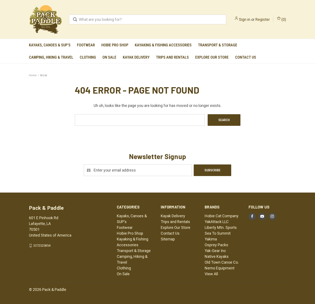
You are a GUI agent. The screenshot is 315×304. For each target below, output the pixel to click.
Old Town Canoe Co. (222, 262)
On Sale (109, 57)
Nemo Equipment (219, 268)
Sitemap (168, 239)
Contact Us (245, 57)
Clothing (88, 57)
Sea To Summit (218, 233)
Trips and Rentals (172, 57)
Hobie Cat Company (221, 216)
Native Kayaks (217, 256)
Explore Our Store (212, 57)
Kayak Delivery (136, 57)
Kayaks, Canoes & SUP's (49, 45)
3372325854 (41, 246)
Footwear (86, 45)
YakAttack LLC (217, 221)
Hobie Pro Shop (114, 45)
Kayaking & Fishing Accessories (163, 45)
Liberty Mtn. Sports (221, 227)
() (283, 19)
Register (262, 19)
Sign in (244, 19)
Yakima (211, 239)
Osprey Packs (216, 245)
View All (211, 274)
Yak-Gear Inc (215, 250)
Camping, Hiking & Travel (51, 57)
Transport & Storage (217, 45)
